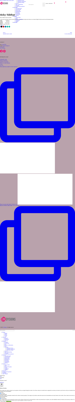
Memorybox (17, 12)
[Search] (36, 1)
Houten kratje (17, 10)
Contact (1, 64)
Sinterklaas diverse (21, 0)
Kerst (5, 344)
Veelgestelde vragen (3, 59)
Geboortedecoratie (18, 8)
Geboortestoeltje (18, 9)
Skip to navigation (3, 0)
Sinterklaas (6, 347)
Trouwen (17, 3)
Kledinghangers (18, 11)
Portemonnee (6, 339)
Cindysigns (5, 327)
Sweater (5, 335)
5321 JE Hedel (2, 48)
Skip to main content (10, 0)
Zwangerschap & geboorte (20, 6)
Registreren (2, 382)
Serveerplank (17, 13)
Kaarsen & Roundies (19, 19)
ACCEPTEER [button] (8, 401)
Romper (5, 333)
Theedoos (17, 15)
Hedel (16, 18)
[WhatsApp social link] (7, 26)
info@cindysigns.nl (6, 45)
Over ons (1, 65)
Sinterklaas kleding (21, 2)
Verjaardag (17, 5)
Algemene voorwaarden (4, 61)
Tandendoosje (17, 14)
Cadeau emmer (18, 17)
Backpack (6, 338)
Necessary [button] (2, 392)
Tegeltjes (16, 21)
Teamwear (6, 340)
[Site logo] (4, 5)
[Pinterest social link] (3, 26)
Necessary (3, 393)
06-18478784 (4, 44)
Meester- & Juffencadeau (8, 345)
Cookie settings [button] (3, 401)
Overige (5, 367)
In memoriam (6, 343)
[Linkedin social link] (5, 26)
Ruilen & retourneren (3, 60)
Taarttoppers (17, 20)
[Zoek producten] (43, 5)
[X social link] (1, 26)
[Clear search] (41, 4)
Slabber (5, 334)
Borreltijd (6, 342)
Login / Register (5, 373)
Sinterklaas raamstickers (22, 1)
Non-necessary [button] (2, 397)
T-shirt (5, 336)
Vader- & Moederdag (19, 4)
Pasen (5, 346)
